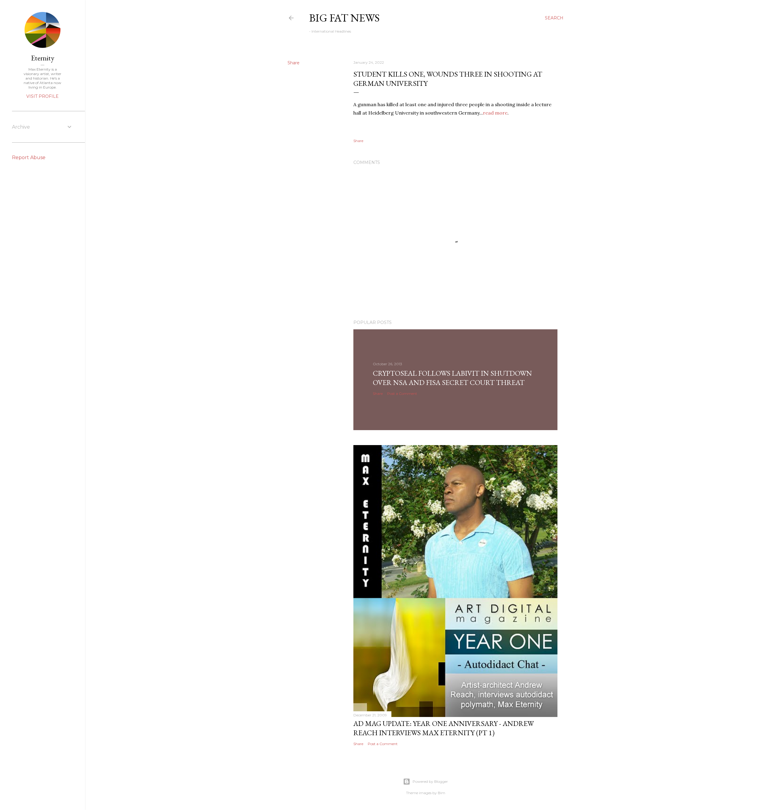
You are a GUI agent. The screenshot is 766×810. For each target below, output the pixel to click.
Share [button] (294, 63)
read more (495, 113)
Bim (441, 793)
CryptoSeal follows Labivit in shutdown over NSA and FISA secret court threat (452, 378)
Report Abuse (28, 157)
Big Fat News (344, 18)
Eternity (42, 58)
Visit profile (42, 96)
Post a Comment (402, 393)
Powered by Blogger (430, 781)
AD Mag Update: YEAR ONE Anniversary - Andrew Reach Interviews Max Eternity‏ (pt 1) (443, 728)
